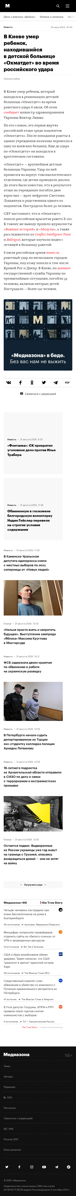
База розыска (12, 1149)
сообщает (11, 112)
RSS (9, 1097)
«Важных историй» (19, 229)
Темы (7, 1066)
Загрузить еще (33, 884)
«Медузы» (47, 229)
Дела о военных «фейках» (19, 16)
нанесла (52, 252)
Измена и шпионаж (51, 16)
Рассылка (10, 1108)
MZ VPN (8, 1129)
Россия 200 (11, 1139)
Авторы (8, 1076)
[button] (67, 6)
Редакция (9, 1087)
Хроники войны (12, 78)
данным (63, 268)
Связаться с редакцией (40, 393)
